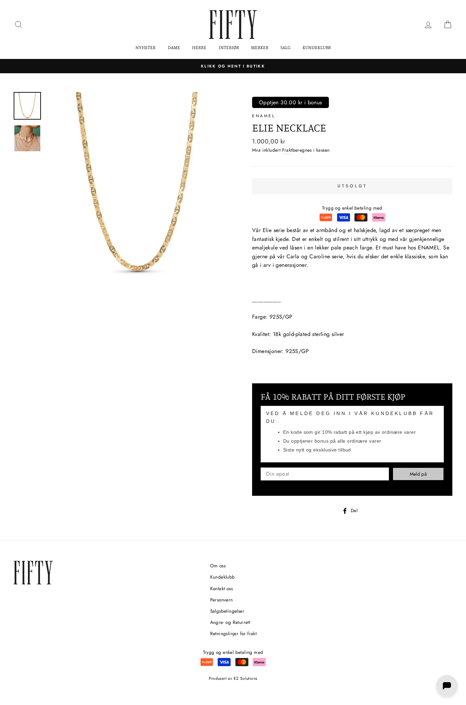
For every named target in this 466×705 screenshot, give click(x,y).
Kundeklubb (317, 47)
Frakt (287, 150)
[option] (233, 66)
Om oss (217, 565)
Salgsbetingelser (227, 611)
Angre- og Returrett (230, 622)
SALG (285, 47)
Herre (199, 47)
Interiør (229, 47)
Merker (259, 47)
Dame (174, 47)
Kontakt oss (221, 588)
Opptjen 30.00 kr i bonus (290, 102)
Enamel (263, 116)
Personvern (221, 599)
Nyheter (145, 47)
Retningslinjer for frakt (233, 633)
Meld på (418, 474)
